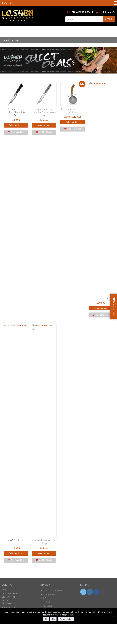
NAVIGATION (7, 3)
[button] (16, 132)
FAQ (44, 598)
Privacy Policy (49, 594)
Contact (46, 602)
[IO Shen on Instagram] (90, 592)
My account (48, 605)
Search (109, 19)
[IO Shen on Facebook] (96, 592)
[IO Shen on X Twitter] (83, 592)
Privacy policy (66, 619)
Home (5, 40)
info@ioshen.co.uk (82, 12)
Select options (15, 125)
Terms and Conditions (53, 590)
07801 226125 (106, 12)
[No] (113, 616)
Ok (46, 619)
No (53, 619)
